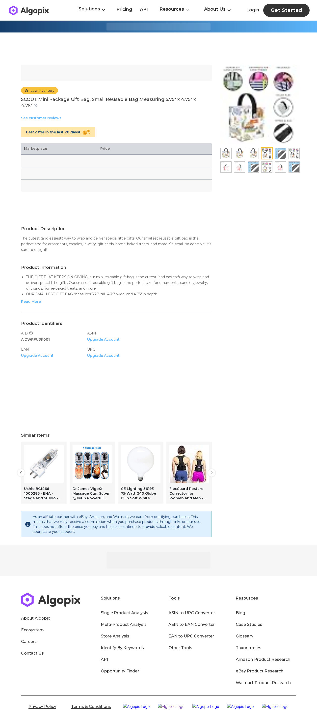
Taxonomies (248, 647)
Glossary (244, 636)
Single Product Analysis (124, 612)
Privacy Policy (42, 706)
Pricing (124, 9)
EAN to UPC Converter (191, 636)
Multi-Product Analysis (124, 624)
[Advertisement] (158, 48)
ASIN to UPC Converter (191, 612)
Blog (240, 612)
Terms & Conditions (91, 706)
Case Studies (249, 624)
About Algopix (35, 618)
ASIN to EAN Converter (191, 624)
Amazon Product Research (263, 659)
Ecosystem (32, 630)
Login (252, 10)
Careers (29, 641)
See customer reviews (41, 118)
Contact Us (32, 653)
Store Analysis (115, 636)
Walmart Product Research (263, 682)
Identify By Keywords (122, 647)
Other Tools (180, 647)
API (144, 9)
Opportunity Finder (120, 671)
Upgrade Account (103, 339)
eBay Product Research (259, 671)
